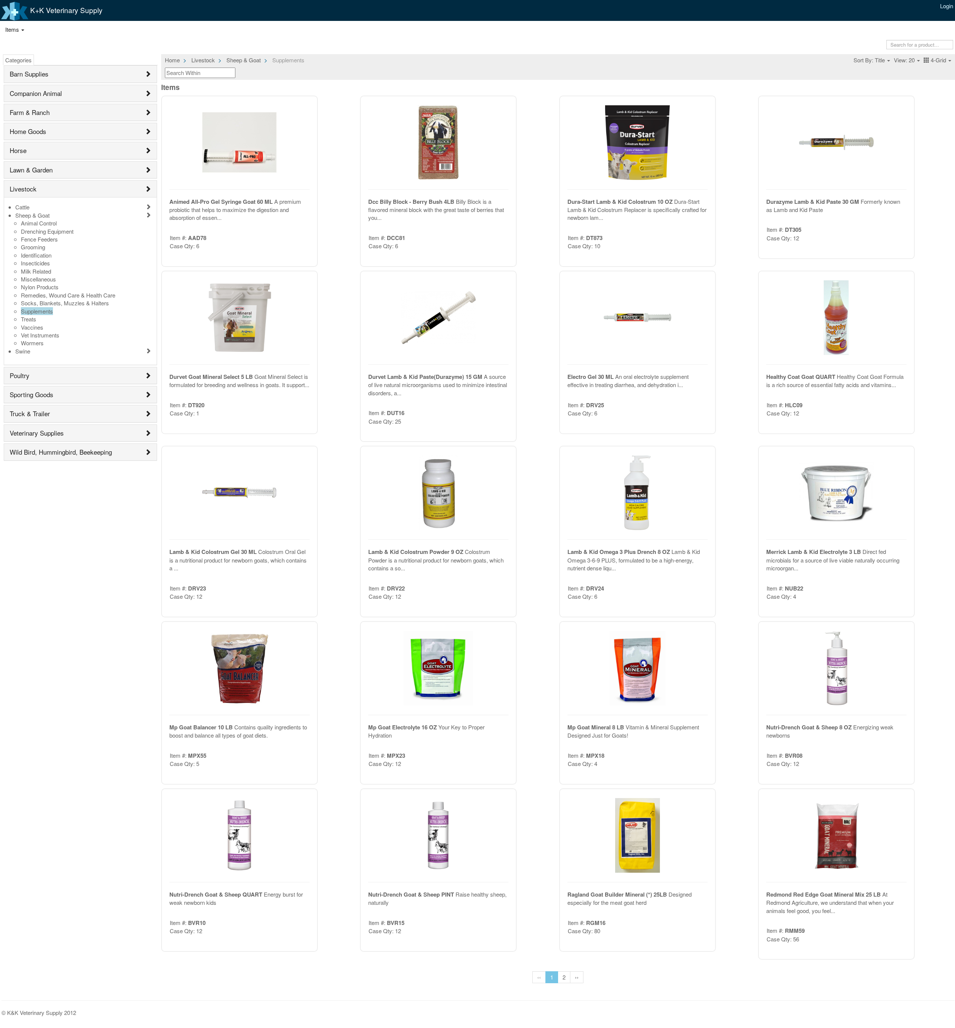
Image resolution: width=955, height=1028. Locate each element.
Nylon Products (40, 287)
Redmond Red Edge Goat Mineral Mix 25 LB (824, 894)
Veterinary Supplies (37, 432)
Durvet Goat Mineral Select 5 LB (211, 377)
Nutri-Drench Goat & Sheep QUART (216, 894)
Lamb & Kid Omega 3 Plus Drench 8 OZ (619, 552)
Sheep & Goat (32, 215)
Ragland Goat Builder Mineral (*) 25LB (617, 894)
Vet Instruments (40, 335)
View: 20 (905, 60)
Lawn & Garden (31, 169)
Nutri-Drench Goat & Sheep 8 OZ (809, 727)
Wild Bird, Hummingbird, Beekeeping (61, 452)
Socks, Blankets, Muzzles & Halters (65, 303)
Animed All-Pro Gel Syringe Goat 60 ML (221, 201)
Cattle (22, 207)
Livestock (23, 188)
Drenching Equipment (47, 231)
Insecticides (35, 263)
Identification (36, 255)
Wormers (32, 343)
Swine (22, 351)
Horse (18, 150)
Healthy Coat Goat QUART (801, 377)
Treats (28, 319)
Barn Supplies (29, 73)
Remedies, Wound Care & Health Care (68, 295)
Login (946, 6)
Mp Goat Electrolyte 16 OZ (403, 727)
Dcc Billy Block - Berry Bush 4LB (412, 201)
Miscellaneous (38, 279)
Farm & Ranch (30, 112)
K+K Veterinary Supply (65, 10)
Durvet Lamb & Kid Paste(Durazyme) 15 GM (426, 377)
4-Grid (938, 60)
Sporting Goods (31, 394)
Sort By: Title (870, 60)
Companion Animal (36, 93)
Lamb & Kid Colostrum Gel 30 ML (213, 552)
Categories (18, 60)
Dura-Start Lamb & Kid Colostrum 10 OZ (620, 201)
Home (172, 60)
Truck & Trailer (30, 413)
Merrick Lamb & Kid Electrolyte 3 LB (814, 552)
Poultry (19, 375)
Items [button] (13, 29)
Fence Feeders (39, 239)
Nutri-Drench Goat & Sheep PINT (411, 894)
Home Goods (28, 131)
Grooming (33, 247)
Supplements (37, 311)
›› (577, 977)
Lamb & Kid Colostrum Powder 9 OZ (416, 552)
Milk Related (36, 271)
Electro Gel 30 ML (591, 377)
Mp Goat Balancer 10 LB (201, 727)
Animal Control (39, 223)
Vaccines (32, 327)
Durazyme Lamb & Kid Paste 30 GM (813, 201)
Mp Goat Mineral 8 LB (596, 727)
